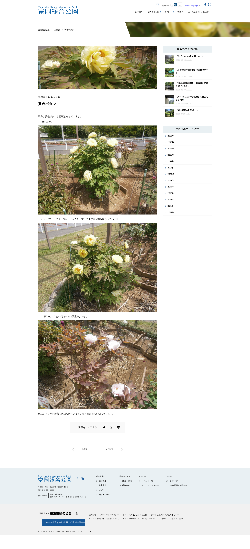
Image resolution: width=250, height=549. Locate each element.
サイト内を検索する (158, 4)
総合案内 (138, 12)
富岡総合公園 (54, 478)
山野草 (84, 449)
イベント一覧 (147, 481)
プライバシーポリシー (109, 515)
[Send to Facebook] (104, 427)
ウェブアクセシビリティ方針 (135, 515)
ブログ (180, 12)
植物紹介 (126, 485)
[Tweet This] (111, 427)
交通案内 (102, 485)
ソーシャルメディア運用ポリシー (165, 515)
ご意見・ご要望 (176, 518)
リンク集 (162, 518)
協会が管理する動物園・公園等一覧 (63, 522)
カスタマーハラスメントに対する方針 (139, 518)
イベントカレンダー (150, 485)
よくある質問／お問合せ (198, 12)
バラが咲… (110, 449)
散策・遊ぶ (127, 481)
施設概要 (102, 481)
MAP (101, 490)
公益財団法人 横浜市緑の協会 (54, 513)
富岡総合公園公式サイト (58, 10)
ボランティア (172, 481)
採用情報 (92, 515)
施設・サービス (105, 494)
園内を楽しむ (153, 12)
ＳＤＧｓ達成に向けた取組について (104, 518)
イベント (168, 12)
